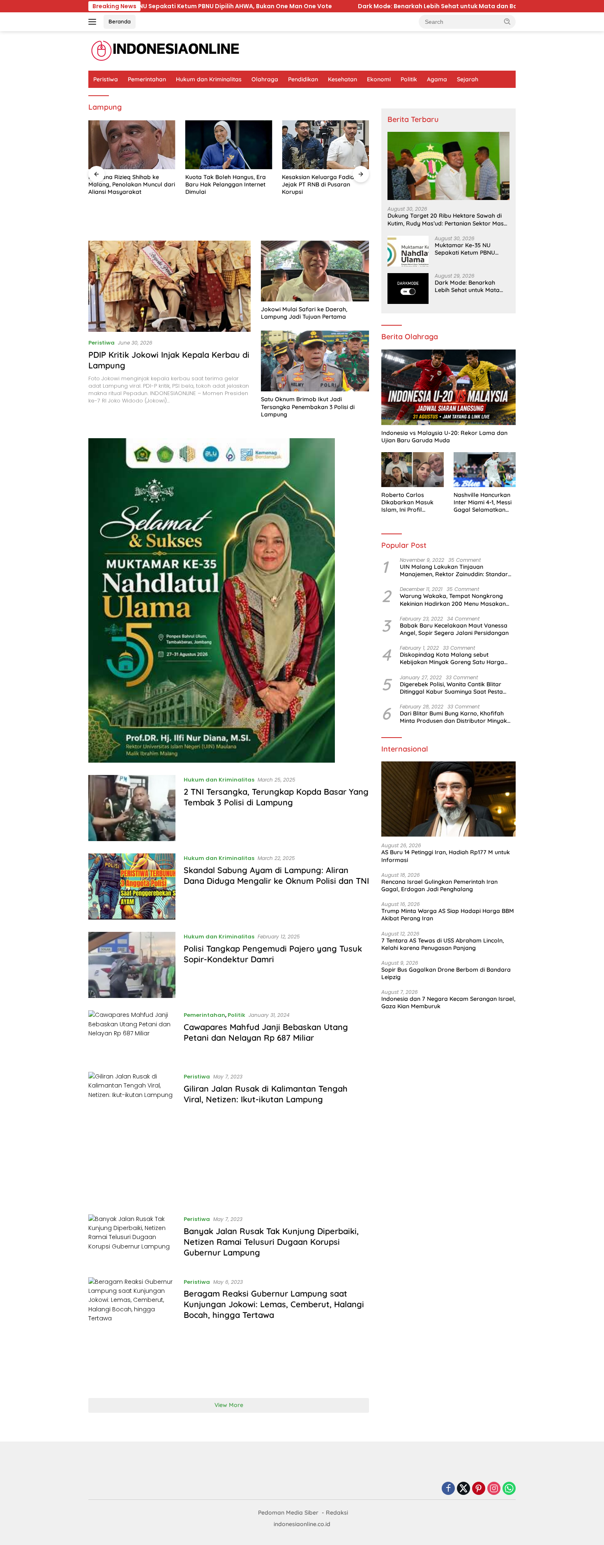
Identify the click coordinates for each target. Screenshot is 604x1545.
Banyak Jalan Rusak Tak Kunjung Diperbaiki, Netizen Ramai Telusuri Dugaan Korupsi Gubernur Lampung (271, 1242)
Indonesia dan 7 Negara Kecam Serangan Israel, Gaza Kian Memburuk (448, 1002)
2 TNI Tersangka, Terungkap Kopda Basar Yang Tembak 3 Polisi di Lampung (276, 796)
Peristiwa (105, 79)
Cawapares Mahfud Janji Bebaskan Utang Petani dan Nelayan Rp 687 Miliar (266, 1032)
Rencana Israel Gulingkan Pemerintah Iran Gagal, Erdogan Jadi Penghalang (439, 885)
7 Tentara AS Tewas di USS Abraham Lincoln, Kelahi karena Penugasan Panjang (442, 944)
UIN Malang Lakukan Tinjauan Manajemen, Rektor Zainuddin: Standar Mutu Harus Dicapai (454, 570)
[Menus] (93, 22)
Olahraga (264, 79)
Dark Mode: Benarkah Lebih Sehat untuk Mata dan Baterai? (304, 6)
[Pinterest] (478, 1489)
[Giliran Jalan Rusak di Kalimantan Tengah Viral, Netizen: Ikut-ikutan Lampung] (131, 1137)
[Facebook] (448, 1489)
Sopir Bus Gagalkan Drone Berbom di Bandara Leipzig (446, 973)
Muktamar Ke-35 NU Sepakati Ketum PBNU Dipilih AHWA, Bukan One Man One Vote (469, 248)
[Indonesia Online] (165, 50)
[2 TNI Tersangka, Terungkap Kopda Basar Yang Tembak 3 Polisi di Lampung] (131, 808)
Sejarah (467, 79)
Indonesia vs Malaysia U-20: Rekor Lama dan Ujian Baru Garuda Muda (444, 436)
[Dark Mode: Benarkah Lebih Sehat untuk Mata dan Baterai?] (408, 288)
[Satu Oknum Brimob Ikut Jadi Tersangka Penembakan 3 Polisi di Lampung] (315, 361)
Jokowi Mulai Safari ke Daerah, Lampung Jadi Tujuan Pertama (304, 313)
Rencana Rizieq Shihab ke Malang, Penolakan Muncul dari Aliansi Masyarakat (131, 184)
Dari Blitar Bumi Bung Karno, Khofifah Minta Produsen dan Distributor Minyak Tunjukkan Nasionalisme (453, 717)
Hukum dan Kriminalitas (209, 79)
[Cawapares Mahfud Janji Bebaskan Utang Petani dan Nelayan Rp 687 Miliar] (131, 1034)
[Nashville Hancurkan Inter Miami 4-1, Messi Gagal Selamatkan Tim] (485, 469)
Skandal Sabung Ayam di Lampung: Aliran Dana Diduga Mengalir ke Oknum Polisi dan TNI (276, 875)
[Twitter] (463, 1489)
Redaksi (337, 1512)
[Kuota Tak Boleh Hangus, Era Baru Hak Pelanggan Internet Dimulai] (228, 144)
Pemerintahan (147, 79)
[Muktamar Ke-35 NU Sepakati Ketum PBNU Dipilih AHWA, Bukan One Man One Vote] (408, 251)
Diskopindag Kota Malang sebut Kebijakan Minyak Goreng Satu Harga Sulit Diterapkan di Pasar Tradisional (452, 658)
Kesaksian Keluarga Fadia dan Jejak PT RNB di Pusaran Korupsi (324, 184)
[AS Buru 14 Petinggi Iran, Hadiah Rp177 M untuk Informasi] (448, 799)
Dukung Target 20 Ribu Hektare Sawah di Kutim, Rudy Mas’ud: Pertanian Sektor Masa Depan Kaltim (447, 219)
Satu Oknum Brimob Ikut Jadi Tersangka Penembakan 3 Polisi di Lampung (308, 406)
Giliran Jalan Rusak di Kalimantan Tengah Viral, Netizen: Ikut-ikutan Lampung (266, 1093)
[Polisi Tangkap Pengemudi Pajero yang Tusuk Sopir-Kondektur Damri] (131, 965)
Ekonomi (379, 79)
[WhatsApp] (509, 1489)
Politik (409, 79)
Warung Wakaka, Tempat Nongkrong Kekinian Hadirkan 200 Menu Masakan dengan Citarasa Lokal (453, 599)
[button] (507, 21)
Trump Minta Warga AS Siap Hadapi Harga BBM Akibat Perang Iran (447, 914)
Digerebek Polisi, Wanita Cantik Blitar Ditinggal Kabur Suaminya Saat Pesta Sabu (451, 688)
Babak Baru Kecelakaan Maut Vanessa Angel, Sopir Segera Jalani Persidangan (454, 629)
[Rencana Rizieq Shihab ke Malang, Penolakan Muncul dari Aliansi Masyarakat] (131, 144)
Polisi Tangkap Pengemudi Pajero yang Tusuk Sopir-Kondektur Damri (273, 953)
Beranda (119, 21)
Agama (437, 79)
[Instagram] (493, 1489)
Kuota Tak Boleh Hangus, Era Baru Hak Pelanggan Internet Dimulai (225, 184)
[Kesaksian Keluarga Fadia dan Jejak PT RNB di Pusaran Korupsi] (325, 144)
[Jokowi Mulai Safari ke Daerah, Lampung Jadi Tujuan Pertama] (315, 271)
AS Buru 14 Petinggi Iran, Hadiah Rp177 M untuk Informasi (445, 855)
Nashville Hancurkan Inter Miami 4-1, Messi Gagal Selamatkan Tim (483, 502)
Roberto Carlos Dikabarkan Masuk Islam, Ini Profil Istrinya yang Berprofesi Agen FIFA (410, 502)
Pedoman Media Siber (288, 1512)
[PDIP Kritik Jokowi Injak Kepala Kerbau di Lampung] (169, 286)
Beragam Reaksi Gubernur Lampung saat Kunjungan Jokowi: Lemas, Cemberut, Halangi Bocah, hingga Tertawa (274, 1304)
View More (228, 1405)
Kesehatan (342, 79)
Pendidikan (303, 79)
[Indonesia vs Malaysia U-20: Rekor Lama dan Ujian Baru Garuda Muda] (448, 387)
